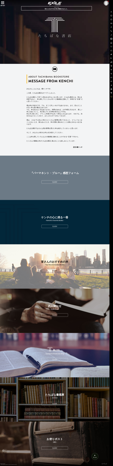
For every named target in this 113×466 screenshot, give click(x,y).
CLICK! (54, 182)
